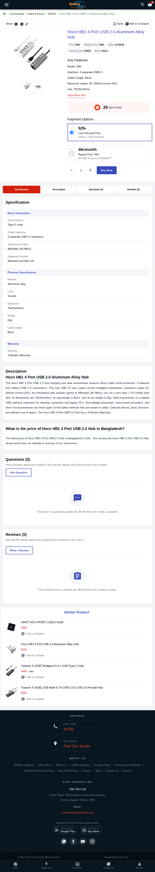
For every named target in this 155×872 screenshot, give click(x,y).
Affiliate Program (24, 764)
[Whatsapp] (64, 841)
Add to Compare (137, 23)
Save (118, 23)
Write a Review (19, 550)
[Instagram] (92, 841)
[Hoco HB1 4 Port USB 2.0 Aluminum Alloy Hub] (32, 54)
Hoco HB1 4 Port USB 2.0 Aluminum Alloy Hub (50, 644)
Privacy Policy (102, 764)
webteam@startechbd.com (77, 812)
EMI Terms (44, 764)
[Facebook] (73, 841)
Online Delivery (80, 764)
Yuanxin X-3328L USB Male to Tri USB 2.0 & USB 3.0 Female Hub (62, 687)
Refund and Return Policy (38, 770)
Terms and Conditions (128, 764)
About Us (61, 764)
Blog (98, 770)
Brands (127, 770)
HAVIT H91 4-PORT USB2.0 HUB (42, 622)
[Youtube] (83, 841)
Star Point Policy (68, 770)
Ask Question (18, 472)
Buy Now (106, 170)
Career (87, 770)
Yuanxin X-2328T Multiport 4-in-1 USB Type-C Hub (52, 665)
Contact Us (112, 770)
